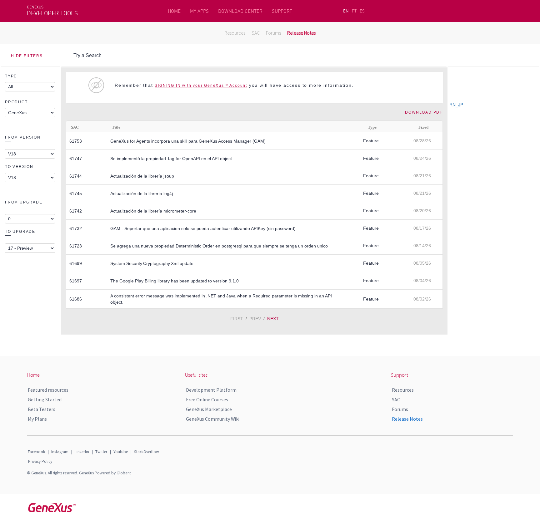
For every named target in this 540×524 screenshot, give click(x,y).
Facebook (36, 451)
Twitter (101, 451)
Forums (273, 33)
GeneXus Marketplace (209, 409)
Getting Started (45, 399)
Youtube (120, 451)
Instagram (59, 451)
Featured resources (48, 390)
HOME (174, 11)
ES (362, 10)
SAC (256, 33)
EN (346, 10)
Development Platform (211, 390)
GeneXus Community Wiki (212, 419)
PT (354, 10)
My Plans (37, 419)
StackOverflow (146, 451)
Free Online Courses (207, 399)
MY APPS (199, 11)
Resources (234, 33)
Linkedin (82, 451)
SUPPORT (282, 11)
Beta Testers (41, 409)
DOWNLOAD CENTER (240, 11)
